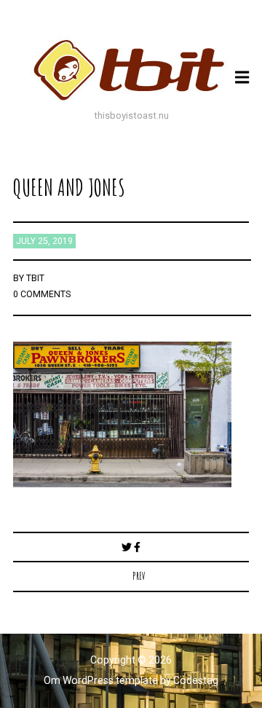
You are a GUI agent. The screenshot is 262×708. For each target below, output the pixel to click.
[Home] (131, 70)
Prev (139, 576)
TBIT (35, 278)
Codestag (195, 680)
